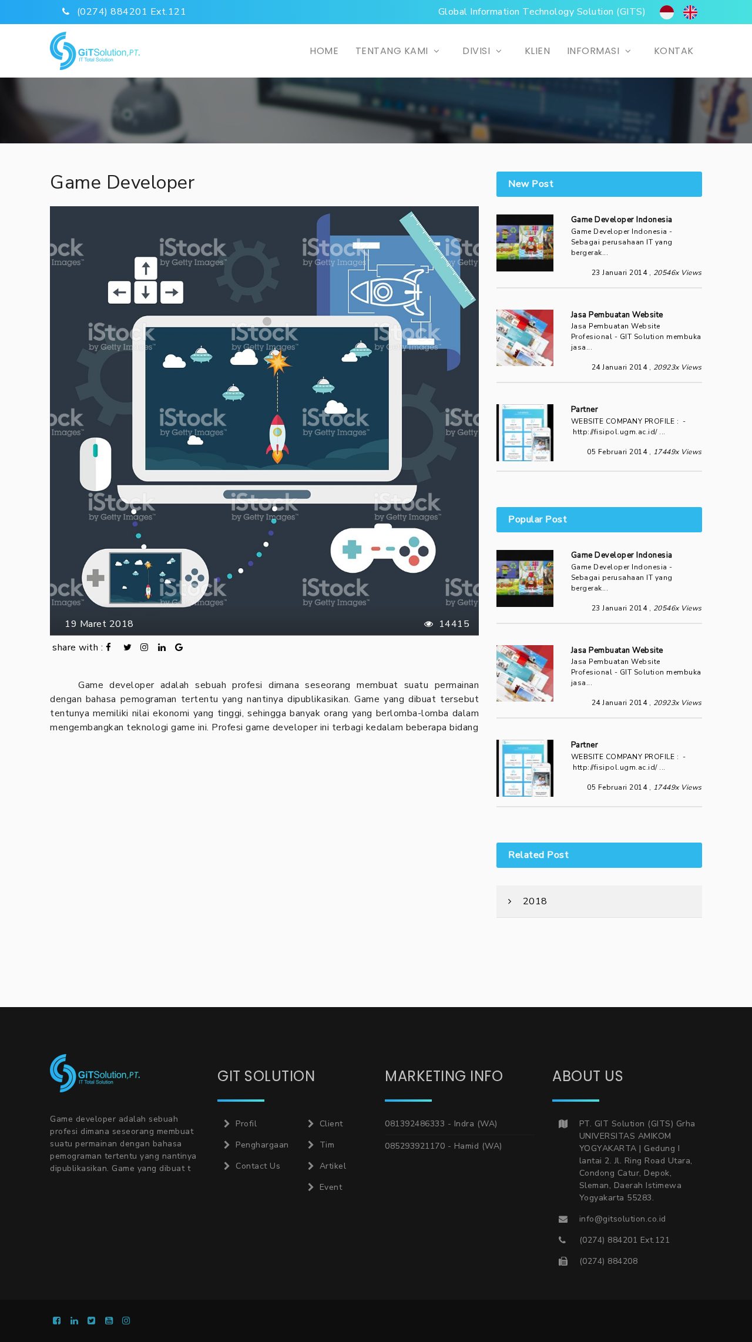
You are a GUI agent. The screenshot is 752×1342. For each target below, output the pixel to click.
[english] (690, 12)
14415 (452, 624)
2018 (534, 901)
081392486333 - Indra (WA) (441, 1123)
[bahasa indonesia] (667, 12)
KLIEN (537, 51)
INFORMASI (594, 51)
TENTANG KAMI (393, 51)
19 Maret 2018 (96, 624)
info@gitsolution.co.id (622, 1218)
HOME (324, 51)
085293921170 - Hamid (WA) (443, 1146)
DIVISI (477, 51)
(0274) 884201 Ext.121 (624, 1240)
